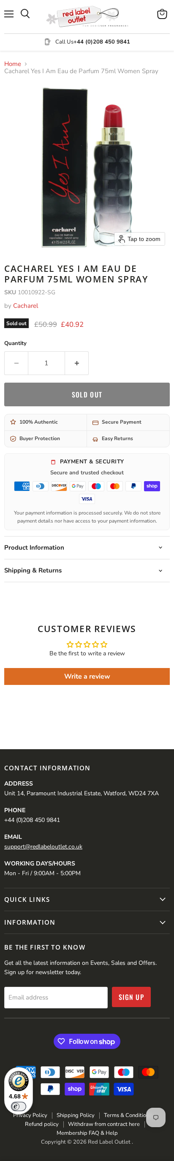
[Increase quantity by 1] (77, 363)
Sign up (131, 997)
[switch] (18, 1106)
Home (12, 64)
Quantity (15, 343)
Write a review (87, 676)
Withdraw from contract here (104, 1124)
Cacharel (25, 305)
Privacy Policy (30, 1115)
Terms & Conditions (128, 1115)
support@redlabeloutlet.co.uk (43, 847)
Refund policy (42, 1124)
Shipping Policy (76, 1115)
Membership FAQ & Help (87, 1133)
